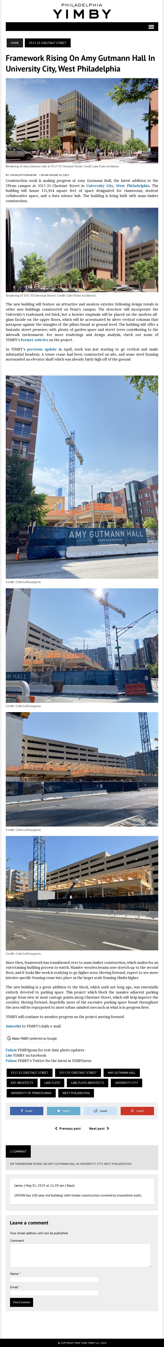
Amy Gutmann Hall (122, 1073)
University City (99, 185)
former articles (34, 339)
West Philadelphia (132, 185)
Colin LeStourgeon (23, 175)
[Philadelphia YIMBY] (82, 11)
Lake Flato (52, 1083)
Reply (71, 1185)
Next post (97, 1128)
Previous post (70, 1128)
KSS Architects (22, 1083)
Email (14, 1287)
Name (14, 1273)
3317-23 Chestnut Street (29, 1073)
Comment (17, 1240)
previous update (42, 349)
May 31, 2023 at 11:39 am (45, 1185)
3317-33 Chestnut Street (78, 1073)
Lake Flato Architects (87, 1083)
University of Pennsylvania (31, 1093)
